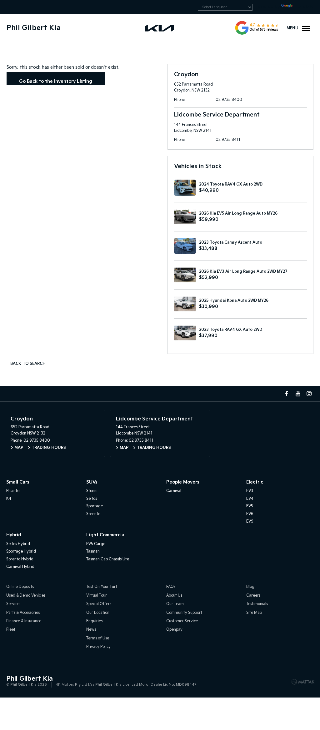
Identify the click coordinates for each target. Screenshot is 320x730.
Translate (304, 6)
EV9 (249, 521)
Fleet (10, 629)
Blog (250, 586)
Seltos (91, 498)
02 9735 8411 (228, 139)
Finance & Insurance (23, 621)
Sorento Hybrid (19, 559)
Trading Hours (49, 447)
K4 (8, 498)
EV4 (249, 498)
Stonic (91, 491)
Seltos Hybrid (18, 544)
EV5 (249, 506)
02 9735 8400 (229, 99)
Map (18, 447)
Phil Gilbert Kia (34, 28)
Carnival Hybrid (20, 566)
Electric (254, 482)
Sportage (94, 506)
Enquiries (94, 621)
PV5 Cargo (95, 544)
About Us (174, 595)
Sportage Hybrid (21, 551)
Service (12, 604)
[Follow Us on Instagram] (309, 393)
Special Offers (98, 604)
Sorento (93, 514)
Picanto (12, 491)
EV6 (249, 514)
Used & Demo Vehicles (25, 595)
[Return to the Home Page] (12, 681)
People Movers (182, 482)
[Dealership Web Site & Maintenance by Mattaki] (303, 681)
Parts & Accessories (23, 612)
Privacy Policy (98, 646)
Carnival (173, 491)
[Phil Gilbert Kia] (160, 28)
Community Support (184, 612)
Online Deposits (20, 586)
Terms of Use (97, 638)
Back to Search (28, 363)
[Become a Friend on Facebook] (286, 393)
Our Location (97, 612)
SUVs (91, 482)
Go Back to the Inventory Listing (55, 81)
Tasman (93, 551)
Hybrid (13, 535)
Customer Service (182, 621)
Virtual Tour (96, 595)
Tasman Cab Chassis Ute (107, 559)
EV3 (249, 491)
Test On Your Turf (101, 586)
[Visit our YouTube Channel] (297, 393)
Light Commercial (106, 535)
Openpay (174, 629)
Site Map (254, 612)
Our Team (175, 604)
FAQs (170, 586)
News (91, 629)
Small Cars (17, 482)
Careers (253, 595)
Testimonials (257, 604)
